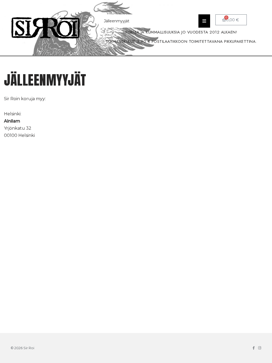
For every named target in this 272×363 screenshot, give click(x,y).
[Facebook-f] (253, 348)
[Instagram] (259, 348)
